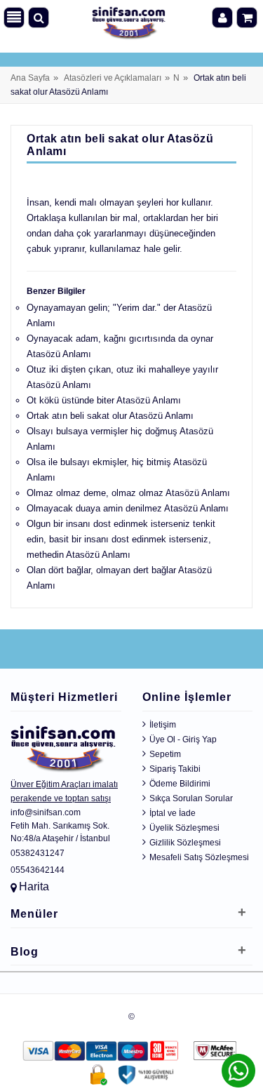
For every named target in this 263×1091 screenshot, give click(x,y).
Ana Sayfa (30, 78)
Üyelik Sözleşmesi (184, 828)
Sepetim (165, 754)
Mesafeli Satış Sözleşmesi (199, 857)
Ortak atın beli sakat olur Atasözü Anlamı (110, 415)
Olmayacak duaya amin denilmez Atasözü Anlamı (128, 508)
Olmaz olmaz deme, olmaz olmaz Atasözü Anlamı (128, 493)
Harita (34, 886)
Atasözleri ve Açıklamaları (112, 78)
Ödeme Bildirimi (179, 784)
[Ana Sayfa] (129, 20)
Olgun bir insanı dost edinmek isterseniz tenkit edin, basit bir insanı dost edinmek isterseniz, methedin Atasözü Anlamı (121, 539)
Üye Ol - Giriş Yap (183, 739)
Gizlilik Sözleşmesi (185, 843)
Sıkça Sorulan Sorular (191, 798)
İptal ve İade (172, 813)
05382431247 (38, 853)
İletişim (162, 725)
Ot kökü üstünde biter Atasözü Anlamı (104, 400)
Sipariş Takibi (175, 769)
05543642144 (38, 870)
